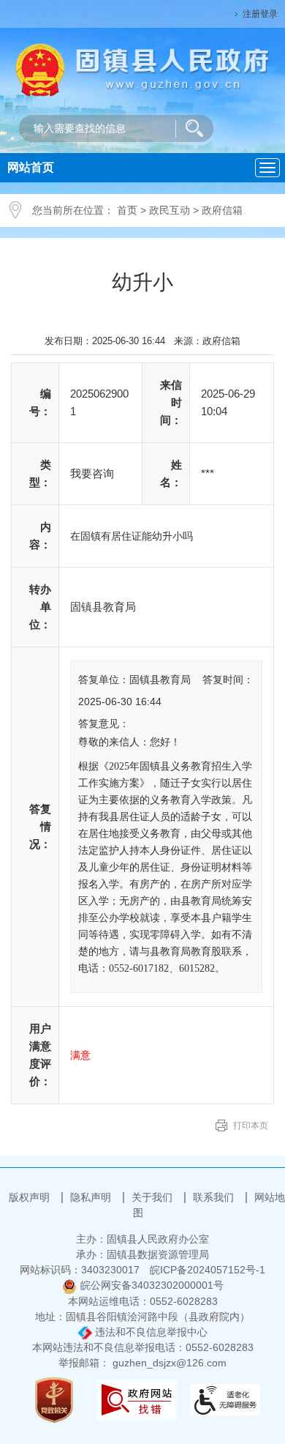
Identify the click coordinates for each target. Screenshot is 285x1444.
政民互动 (169, 210)
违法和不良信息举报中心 (150, 1332)
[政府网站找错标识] (136, 1399)
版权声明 (31, 1197)
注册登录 (260, 14)
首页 (127, 210)
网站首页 (30, 167)
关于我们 (153, 1197)
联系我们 (215, 1197)
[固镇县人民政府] (142, 69)
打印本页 (250, 1125)
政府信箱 (222, 210)
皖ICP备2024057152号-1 (207, 1270)
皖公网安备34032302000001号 (152, 1285)
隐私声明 (92, 1197)
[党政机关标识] (54, 1399)
